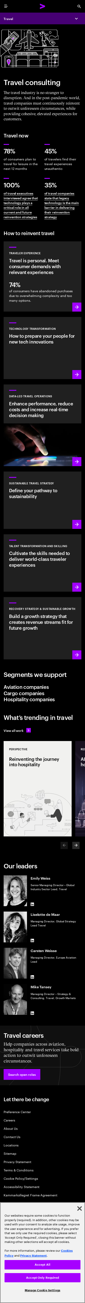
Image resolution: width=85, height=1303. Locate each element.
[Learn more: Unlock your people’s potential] (42, 563)
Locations (11, 1145)
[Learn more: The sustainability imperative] (42, 500)
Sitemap (10, 1153)
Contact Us (12, 1136)
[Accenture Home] (42, 6)
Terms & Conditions (19, 1170)
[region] (42, 1252)
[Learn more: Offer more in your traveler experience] (42, 276)
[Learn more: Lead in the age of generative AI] (42, 425)
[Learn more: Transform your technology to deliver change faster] (42, 348)
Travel (8, 18)
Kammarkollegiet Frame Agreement (30, 1195)
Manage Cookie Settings (42, 1290)
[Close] (80, 1208)
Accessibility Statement (21, 1186)
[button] (22, 1074)
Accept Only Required (42, 1277)
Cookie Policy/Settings (21, 1178)
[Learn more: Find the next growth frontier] (42, 628)
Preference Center (17, 1111)
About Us (10, 1128)
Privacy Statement (17, 1161)
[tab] (42, 687)
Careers (9, 1120)
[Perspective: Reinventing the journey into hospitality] (38, 788)
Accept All (42, 1264)
